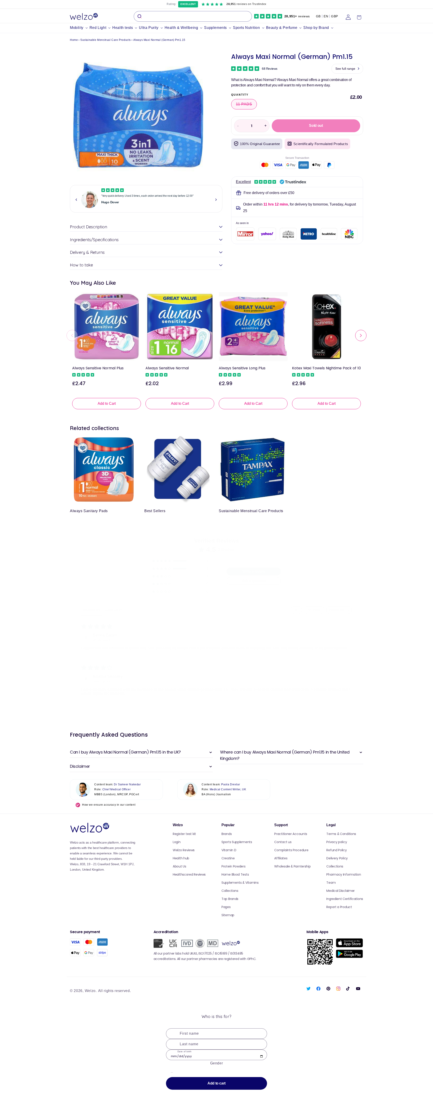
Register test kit (184, 834)
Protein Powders (233, 866)
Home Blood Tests (235, 874)
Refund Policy (336, 850)
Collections (229, 890)
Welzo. (91, 991)
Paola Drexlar (230, 784)
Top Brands (229, 899)
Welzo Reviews (184, 850)
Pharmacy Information (343, 874)
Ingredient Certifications (344, 899)
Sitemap (227, 915)
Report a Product (339, 907)
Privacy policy (336, 842)
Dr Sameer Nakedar (127, 784)
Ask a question (254, 581)
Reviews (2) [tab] (91, 610)
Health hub (181, 858)
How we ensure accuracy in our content (108, 804)
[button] (80, 28)
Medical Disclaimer (340, 890)
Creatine (228, 858)
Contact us (282, 842)
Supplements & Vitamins (239, 882)
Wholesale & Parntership (292, 866)
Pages (226, 907)
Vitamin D (228, 850)
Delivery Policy (337, 858)
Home (74, 40)
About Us (179, 866)
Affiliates (280, 858)
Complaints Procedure (291, 850)
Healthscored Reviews (189, 874)
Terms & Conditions (341, 834)
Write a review (253, 571)
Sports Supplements (236, 842)
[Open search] (296, 610)
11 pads (246, 105)
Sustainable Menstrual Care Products (105, 40)
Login (177, 842)
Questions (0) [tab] (113, 610)
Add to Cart (107, 403)
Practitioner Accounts (290, 834)
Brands (226, 834)
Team (331, 882)
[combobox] (193, 16)
